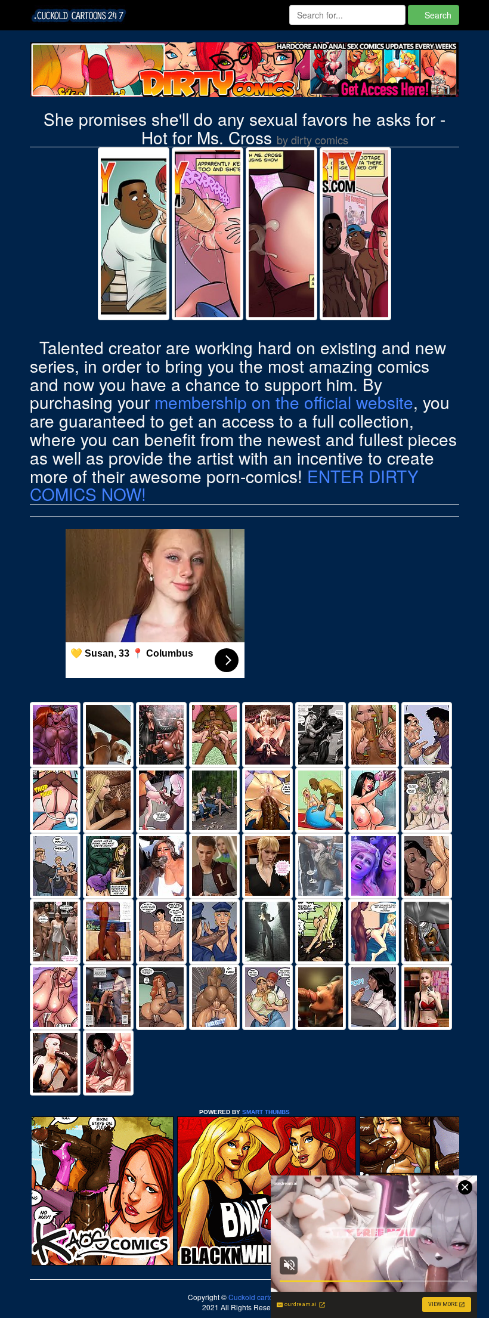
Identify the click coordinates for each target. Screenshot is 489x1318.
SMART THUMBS (266, 1112)
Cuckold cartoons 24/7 (264, 1297)
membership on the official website (283, 402)
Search (436, 15)
